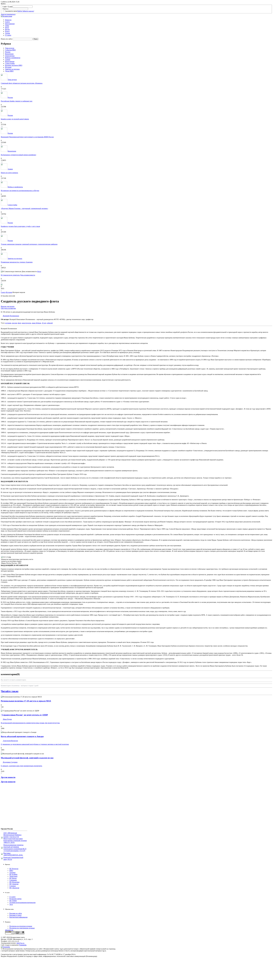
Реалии (7, 52)
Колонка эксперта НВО (13, 65)
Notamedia (22, 945)
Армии (7, 59)
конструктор (26, 323)
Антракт (12, 872)
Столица (12, 886)
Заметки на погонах (12, 69)
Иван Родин (7, 719)
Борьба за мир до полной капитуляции (15, 119)
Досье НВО (9, 71)
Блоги (7, 31)
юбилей (50, 323)
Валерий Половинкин (11, 316)
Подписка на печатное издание (20, 926)
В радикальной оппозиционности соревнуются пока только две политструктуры (30, 723)
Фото (7, 27)
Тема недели (9, 48)
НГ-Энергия (13, 884)
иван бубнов (36, 323)
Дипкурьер (13, 876)
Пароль (5, 9)
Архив (7, 33)
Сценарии (13, 880)
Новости (8, 20)
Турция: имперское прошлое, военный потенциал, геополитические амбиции (29, 244)
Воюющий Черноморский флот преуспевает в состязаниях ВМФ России (27, 137)
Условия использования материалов (22, 902)
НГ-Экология (14, 888)
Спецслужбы (10, 63)
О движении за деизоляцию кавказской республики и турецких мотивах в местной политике (35, 744)
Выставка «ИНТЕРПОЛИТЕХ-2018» (13, 854)
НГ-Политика (14, 882)
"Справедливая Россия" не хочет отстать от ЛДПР (24, 715)
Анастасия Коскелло (10, 741)
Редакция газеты (15, 899)
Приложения (10, 24)
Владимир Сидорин (10, 762)
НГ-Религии (13, 869)
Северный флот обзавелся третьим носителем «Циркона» (22, 83)
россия (14, 323)
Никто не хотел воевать (9, 173)
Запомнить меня (11, 11)
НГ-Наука (13, 878)
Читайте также (9, 691)
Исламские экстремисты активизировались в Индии (20, 190)
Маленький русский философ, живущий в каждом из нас (27, 758)
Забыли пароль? (28, 11)
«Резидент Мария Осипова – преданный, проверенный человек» (24, 208)
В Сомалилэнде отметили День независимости (18, 275)
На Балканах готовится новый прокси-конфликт (18, 155)
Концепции (9, 54)
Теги (11, 904)
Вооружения (9, 61)
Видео (7, 29)
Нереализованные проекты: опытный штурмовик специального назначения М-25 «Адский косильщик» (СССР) (14, 848)
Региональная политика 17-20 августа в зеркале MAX (26, 701)
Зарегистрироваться (8, 14)
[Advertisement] (13, 806)
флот (19, 323)
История (8, 67)
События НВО (10, 50)
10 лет (44, 323)
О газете (8, 35)
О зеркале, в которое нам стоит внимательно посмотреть (21, 766)
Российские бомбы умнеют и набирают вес (16, 101)
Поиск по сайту (6, 39)
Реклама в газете (15, 915)
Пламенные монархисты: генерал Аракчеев (17, 262)
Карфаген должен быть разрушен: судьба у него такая (20, 226)
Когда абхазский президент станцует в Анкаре (22, 736)
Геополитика (10, 56)
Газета (7, 22)
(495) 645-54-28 (13, 941)
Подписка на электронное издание (22, 928)
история (8, 323)
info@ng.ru (20, 943)
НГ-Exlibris (13, 874)
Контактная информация (18, 917)
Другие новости (8, 777)
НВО (11, 870)
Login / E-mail (7, 6)
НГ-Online (13, 900)
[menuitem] (138, 20)
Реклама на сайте (15, 913)
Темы (7, 26)
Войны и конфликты (12, 58)
